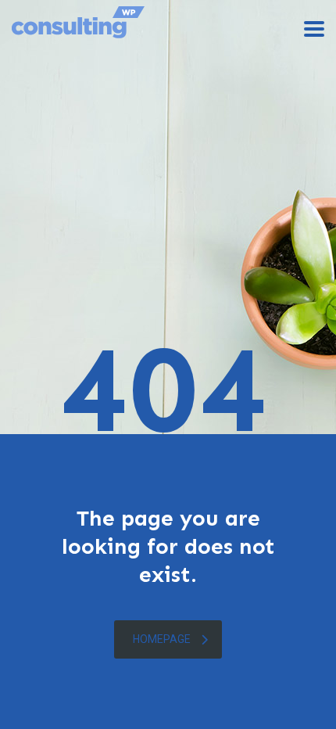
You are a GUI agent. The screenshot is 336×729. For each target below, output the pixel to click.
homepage (162, 639)
